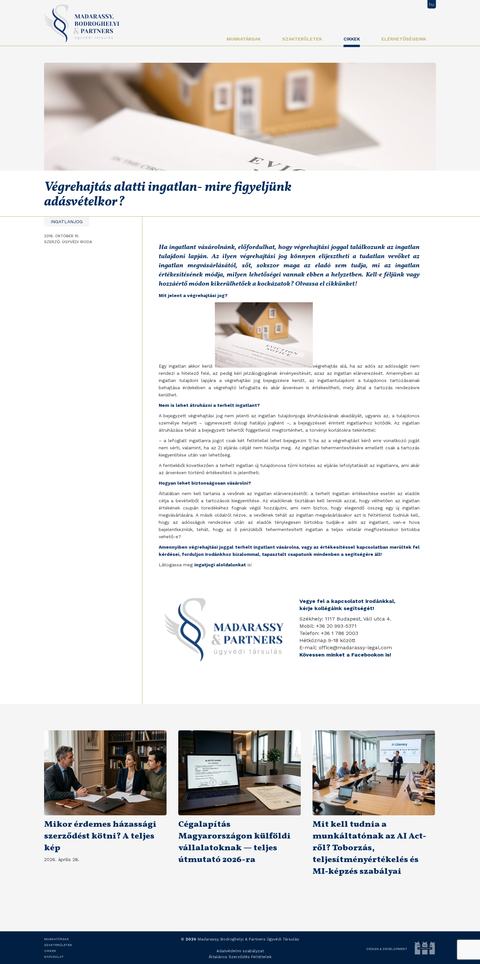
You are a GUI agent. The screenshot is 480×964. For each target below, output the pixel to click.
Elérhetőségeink (403, 39)
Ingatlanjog (67, 221)
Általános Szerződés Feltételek (240, 957)
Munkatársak (244, 39)
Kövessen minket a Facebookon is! (345, 655)
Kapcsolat (54, 956)
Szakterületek (302, 39)
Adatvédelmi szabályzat (240, 951)
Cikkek (352, 39)
